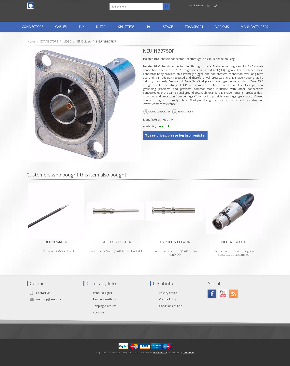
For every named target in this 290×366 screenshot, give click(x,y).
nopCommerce (160, 352)
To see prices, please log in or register (175, 135)
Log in (214, 5)
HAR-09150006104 (115, 242)
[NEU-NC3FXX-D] (234, 211)
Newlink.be (188, 352)
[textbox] (136, 6)
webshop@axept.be (48, 299)
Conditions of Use (170, 306)
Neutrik (168, 119)
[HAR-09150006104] (115, 211)
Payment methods (105, 299)
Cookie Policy (167, 299)
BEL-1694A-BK (56, 242)
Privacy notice (168, 293)
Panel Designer (102, 293)
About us (98, 312)
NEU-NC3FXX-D (233, 242)
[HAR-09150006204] (174, 211)
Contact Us (43, 293)
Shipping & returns (104, 306)
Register (198, 5)
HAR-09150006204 (175, 242)
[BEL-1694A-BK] (56, 211)
